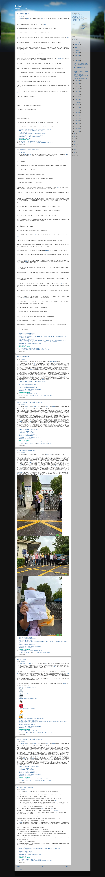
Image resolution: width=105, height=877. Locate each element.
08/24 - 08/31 (77, 83)
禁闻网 (82, 28)
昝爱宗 (35, 443)
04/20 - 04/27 (77, 107)
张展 (21, 18)
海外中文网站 (83, 27)
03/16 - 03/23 (77, 115)
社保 (66, 154)
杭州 (47, 406)
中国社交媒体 (26, 732)
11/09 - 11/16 (77, 49)
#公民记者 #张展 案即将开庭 (24, 356)
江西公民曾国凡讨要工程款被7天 (27, 638)
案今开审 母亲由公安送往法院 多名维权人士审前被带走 (31, 130)
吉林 (22, 791)
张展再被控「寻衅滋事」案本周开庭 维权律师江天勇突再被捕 (33, 381)
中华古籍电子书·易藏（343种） (78, 17)
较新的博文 (19, 866)
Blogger (51, 873)
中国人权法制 (38, 141)
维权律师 (47, 250)
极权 (18, 683)
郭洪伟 (51, 860)
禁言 (45, 663)
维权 (23, 19)
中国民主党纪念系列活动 (25, 431)
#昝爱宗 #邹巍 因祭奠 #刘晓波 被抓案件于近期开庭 (29, 402)
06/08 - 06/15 (77, 96)
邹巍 (26, 406)
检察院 (44, 142)
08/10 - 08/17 (77, 86)
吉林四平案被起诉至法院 (25, 847)
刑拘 (55, 800)
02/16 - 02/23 (77, 121)
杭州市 (40, 443)
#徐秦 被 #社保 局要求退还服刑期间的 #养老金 (28, 149)
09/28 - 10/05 (77, 58)
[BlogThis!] (21, 144)
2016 (75, 146)
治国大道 (28, 139)
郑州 (47, 454)
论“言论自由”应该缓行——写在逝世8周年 (28, 434)
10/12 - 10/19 (77, 55)
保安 (21, 421)
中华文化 (24, 139)
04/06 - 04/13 (77, 110)
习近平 (26, 349)
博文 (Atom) (21, 869)
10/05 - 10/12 (77, 57)
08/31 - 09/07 (77, 81)
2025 (75, 39)
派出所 (45, 24)
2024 (75, 133)
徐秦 (26, 154)
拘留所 (51, 454)
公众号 (20, 464)
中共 (32, 416)
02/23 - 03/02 (77, 120)
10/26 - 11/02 (77, 52)
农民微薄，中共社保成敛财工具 (26, 339)
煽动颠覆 (29, 154)
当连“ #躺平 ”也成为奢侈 (22, 659)
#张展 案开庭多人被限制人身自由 (25, 14)
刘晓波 (44, 408)
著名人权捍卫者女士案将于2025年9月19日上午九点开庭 (31, 135)
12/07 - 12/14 (77, 42)
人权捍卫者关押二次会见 (25, 851)
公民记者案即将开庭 (24, 132)
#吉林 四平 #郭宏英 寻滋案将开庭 (25, 787)
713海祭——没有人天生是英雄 (26, 432)
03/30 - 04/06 (77, 112)
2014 (75, 149)
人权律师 (18, 822)
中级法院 (23, 349)
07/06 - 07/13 (77, 91)
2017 (75, 144)
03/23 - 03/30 (77, 113)
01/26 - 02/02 (77, 126)
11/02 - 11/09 (77, 50)
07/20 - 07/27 (77, 89)
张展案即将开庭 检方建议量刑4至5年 (28, 387)
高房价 (52, 732)
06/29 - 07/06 (77, 93)
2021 (75, 138)
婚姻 (54, 666)
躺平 (30, 663)
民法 (39, 122)
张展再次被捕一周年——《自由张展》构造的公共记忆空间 (32, 383)
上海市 (25, 142)
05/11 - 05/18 (77, 102)
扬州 (39, 349)
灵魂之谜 (21, 139)
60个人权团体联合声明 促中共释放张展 (28, 384)
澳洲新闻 (83, 25)
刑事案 (25, 652)
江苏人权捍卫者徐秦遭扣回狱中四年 (27, 334)
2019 (75, 141)
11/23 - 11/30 (77, 45)
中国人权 (19, 6)
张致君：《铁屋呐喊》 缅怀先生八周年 (28, 435)
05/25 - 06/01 (77, 99)
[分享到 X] (22, 144)
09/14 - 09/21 (77, 61)
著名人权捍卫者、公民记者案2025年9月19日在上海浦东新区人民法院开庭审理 (35, 129)
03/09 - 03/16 (77, 117)
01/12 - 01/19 (77, 129)
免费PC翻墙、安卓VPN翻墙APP (25, 138)
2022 (75, 136)
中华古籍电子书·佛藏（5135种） (78, 14)
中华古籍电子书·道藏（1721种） (78, 16)
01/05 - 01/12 (77, 131)
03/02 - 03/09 (77, 118)
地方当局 (28, 860)
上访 (32, 800)
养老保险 (57, 187)
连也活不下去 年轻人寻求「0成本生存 (27, 687)
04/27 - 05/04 (77, 105)
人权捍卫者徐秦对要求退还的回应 (27, 333)
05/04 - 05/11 (77, 104)
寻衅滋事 (27, 18)
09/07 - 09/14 (77, 80)
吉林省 (25, 860)
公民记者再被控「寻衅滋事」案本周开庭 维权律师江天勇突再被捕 (33, 133)
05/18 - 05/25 (77, 101)
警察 (30, 421)
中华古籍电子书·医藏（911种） (78, 19)
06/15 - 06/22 (77, 94)
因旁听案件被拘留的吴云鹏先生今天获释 (26, 450)
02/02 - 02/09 (77, 125)
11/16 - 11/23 (77, 47)
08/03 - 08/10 (77, 88)
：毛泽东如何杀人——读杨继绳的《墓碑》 (29, 429)
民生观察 (23, 16)
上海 (41, 18)
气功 (82, 30)
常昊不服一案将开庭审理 (26, 640)
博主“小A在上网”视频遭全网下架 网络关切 (28, 720)
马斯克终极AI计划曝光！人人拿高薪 (27, 724)
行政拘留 (30, 462)
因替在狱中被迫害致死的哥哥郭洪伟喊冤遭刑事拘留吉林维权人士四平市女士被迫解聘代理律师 (39, 848)
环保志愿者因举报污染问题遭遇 (27, 644)
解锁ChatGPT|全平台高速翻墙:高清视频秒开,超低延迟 (30, 136)
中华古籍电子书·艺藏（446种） (78, 20)
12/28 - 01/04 (77, 41)
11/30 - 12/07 (77, 44)
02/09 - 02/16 (77, 123)
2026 (75, 38)
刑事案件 (18, 473)
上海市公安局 (60, 58)
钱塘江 (30, 408)
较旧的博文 (67, 866)
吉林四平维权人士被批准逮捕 (26, 852)
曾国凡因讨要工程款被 (25, 637)
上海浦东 (34, 142)
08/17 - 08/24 (77, 85)
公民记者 (18, 18)
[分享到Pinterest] (24, 144)
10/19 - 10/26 (77, 53)
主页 (43, 866)
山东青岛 (21, 472)
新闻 (46, 126)
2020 (75, 139)
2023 (75, 135)
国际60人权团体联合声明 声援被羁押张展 (29, 386)
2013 (75, 151)
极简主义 (47, 671)
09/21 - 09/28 (77, 60)
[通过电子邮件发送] (19, 144)
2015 (75, 147)
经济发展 (64, 683)
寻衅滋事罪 (41, 395)
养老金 (36, 155)
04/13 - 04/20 (77, 109)
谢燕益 (21, 822)
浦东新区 (51, 142)
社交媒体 (23, 663)
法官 (25, 297)
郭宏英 (30, 791)
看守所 (46, 349)
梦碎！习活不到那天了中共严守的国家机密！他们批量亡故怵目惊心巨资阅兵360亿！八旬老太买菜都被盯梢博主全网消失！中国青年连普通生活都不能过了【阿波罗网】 (32, 706)
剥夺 (62, 283)
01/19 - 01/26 (77, 128)
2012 (75, 152)
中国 (20, 663)
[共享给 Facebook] (23, 144)
